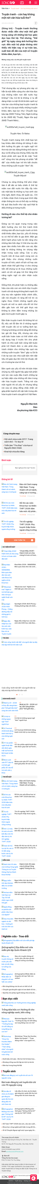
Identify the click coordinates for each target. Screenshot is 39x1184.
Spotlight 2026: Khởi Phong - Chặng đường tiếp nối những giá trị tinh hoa (26, 605)
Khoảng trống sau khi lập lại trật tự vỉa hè (18, 1062)
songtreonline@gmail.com (14, 1151)
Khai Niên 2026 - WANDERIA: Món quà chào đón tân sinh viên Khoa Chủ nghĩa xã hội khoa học (25, 566)
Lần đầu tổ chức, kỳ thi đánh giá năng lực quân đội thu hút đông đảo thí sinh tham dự (26, 1093)
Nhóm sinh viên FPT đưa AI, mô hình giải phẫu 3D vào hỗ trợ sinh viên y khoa (26, 763)
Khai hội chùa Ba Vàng (14, 451)
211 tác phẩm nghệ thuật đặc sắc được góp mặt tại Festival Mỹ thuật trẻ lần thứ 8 (26, 746)
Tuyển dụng (18, 1181)
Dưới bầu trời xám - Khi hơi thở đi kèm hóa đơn (18, 1059)
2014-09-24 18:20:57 (8, 23)
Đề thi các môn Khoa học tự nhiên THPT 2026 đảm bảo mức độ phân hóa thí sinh (28, 507)
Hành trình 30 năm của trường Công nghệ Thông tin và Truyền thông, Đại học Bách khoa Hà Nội (27, 866)
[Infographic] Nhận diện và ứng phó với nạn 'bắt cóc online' (25, 976)
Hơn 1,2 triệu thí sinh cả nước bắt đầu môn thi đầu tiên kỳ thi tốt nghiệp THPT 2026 (26, 830)
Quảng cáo (27, 1181)
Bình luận (6, 460)
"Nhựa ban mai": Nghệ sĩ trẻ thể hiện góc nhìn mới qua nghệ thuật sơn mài (25, 588)
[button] (17, 695)
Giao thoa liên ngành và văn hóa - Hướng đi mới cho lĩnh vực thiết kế (25, 920)
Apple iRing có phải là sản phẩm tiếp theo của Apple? (25, 908)
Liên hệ (11, 1181)
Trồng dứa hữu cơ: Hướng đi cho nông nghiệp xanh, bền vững (18, 1011)
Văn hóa (5, 8)
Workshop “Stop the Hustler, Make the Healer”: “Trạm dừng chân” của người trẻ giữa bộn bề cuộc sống (26, 1038)
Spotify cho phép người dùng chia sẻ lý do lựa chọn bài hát (19, 993)
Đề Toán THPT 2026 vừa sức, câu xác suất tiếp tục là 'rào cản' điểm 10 (19, 1124)
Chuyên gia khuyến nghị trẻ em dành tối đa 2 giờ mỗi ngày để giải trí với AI (20, 990)
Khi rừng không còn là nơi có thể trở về (17, 986)
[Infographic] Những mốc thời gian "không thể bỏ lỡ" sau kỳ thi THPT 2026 (25, 1111)
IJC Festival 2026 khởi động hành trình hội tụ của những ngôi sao (25, 731)
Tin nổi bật (23, 496)
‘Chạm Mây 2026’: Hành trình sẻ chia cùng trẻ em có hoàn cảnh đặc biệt (28, 553)
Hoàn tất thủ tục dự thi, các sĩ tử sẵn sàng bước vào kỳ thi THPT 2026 (26, 847)
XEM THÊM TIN (19, 540)
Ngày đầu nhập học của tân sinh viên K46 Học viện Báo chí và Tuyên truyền (25, 622)
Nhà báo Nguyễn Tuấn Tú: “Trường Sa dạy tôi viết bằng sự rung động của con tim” (26, 1021)
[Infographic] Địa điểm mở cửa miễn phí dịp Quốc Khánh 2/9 (17, 948)
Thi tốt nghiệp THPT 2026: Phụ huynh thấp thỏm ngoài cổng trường (28, 525)
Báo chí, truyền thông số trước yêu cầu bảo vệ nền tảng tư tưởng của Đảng (24, 958)
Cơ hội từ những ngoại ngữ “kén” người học (25, 719)
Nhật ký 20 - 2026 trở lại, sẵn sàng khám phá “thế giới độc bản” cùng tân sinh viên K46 (28, 706)
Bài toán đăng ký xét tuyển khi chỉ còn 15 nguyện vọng (19, 1083)
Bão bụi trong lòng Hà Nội (12, 1065)
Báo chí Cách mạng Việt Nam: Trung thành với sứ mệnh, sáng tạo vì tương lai (28, 488)
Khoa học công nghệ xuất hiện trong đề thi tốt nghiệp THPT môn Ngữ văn (19, 1127)
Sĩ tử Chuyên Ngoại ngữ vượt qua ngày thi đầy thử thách (18, 1130)
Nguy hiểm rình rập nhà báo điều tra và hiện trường (25, 881)
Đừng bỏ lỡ (7, 479)
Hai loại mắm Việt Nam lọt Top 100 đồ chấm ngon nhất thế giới (26, 893)
